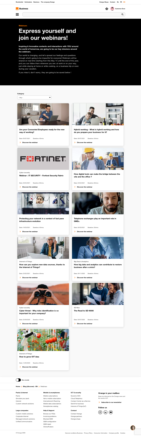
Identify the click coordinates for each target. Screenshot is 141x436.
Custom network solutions (25, 404)
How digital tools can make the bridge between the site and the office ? (97, 175)
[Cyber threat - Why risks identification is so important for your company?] (43, 294)
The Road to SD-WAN (84, 310)
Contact (112, 2)
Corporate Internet (22, 416)
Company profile (114, 433)
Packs (18, 396)
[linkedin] (105, 412)
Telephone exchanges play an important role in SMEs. (95, 219)
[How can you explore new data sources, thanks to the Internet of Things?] (43, 248)
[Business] (17, 14)
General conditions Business (74, 433)
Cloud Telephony (76, 398)
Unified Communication (24, 421)
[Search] (122, 14)
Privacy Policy (88, 433)
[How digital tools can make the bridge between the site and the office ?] (98, 159)
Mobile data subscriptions (52, 404)
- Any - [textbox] (21, 98)
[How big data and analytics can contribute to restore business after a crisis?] (98, 248)
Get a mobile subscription (52, 398)
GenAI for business (77, 404)
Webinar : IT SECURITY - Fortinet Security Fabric (41, 175)
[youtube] (111, 412)
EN (124, 2)
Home (18, 386)
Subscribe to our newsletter (111, 402)
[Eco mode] (18, 380)
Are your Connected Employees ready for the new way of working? (41, 130)
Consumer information (100, 433)
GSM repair (47, 424)
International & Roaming (51, 401)
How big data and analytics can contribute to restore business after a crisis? (98, 265)
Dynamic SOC (76, 396)
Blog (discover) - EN (30, 386)
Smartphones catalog (50, 406)
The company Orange (48, 2)
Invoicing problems (49, 416)
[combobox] (34, 97)
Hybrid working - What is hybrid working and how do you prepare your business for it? (96, 130)
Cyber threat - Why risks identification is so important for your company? (39, 312)
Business (36, 2)
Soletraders (28, 2)
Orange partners (76, 416)
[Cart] (106, 8)
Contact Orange (76, 414)
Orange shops (75, 419)
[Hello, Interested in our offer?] (132, 427)
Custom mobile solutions (24, 414)
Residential (19, 2)
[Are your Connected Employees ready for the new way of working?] (43, 114)
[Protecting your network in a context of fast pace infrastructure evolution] (43, 203)
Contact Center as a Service (80, 401)
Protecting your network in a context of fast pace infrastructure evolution (41, 219)
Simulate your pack (22, 398)
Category (20, 94)
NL (118, 2)
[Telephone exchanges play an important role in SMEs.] (98, 203)
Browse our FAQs (49, 414)
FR (121, 2)
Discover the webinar (30, 142)
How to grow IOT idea (29, 356)
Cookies (122, 433)
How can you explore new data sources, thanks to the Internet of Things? (42, 265)
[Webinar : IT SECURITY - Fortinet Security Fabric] (43, 159)
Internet (18, 401)
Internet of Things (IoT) (78, 406)
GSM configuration (49, 421)
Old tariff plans (48, 427)
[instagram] (100, 412)
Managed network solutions (25, 419)
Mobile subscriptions (50, 396)
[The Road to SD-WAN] (98, 294)
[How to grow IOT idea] (43, 340)
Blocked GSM (48, 419)
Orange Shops (104, 2)
